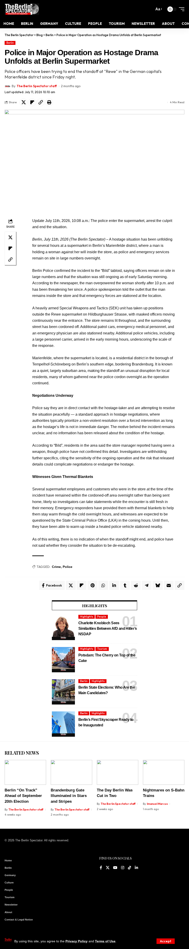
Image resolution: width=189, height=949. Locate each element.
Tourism (102, 648)
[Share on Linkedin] (114, 585)
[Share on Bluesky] (158, 585)
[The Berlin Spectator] (22, 9)
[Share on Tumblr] (125, 585)
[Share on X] (23, 102)
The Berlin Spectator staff (37, 86)
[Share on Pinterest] (92, 585)
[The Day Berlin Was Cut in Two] (117, 772)
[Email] (169, 585)
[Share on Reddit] (136, 585)
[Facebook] (101, 868)
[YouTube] (115, 868)
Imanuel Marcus (157, 803)
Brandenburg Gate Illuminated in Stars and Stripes (69, 796)
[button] (166, 941)
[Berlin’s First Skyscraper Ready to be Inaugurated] (63, 724)
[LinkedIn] (136, 868)
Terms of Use (105, 941)
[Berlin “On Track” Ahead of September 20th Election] (25, 772)
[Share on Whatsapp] (103, 585)
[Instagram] (122, 868)
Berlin (10, 42)
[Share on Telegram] (146, 585)
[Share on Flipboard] (32, 102)
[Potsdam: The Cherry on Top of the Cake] (63, 659)
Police (67, 567)
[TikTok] (129, 868)
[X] (107, 868)
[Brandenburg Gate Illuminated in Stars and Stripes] (71, 772)
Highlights (86, 616)
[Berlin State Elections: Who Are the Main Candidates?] (63, 692)
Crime (56, 567)
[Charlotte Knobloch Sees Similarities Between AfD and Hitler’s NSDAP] (63, 627)
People (101, 616)
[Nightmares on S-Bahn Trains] (163, 772)
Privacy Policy (76, 941)
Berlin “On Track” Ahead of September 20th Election (23, 796)
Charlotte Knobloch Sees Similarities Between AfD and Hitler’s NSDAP (107, 628)
